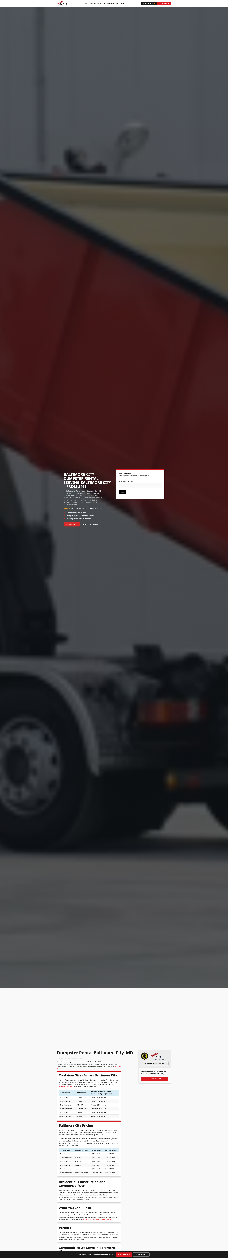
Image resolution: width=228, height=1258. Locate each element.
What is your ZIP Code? (126, 481)
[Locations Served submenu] (101, 3)
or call (91, 524)
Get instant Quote (141, 1254)
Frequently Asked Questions (154, 1063)
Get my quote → (72, 524)
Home (58, 1058)
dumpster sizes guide (66, 1087)
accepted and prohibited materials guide (97, 1219)
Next (122, 492)
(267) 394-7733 (165, 3)
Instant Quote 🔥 (150, 3)
